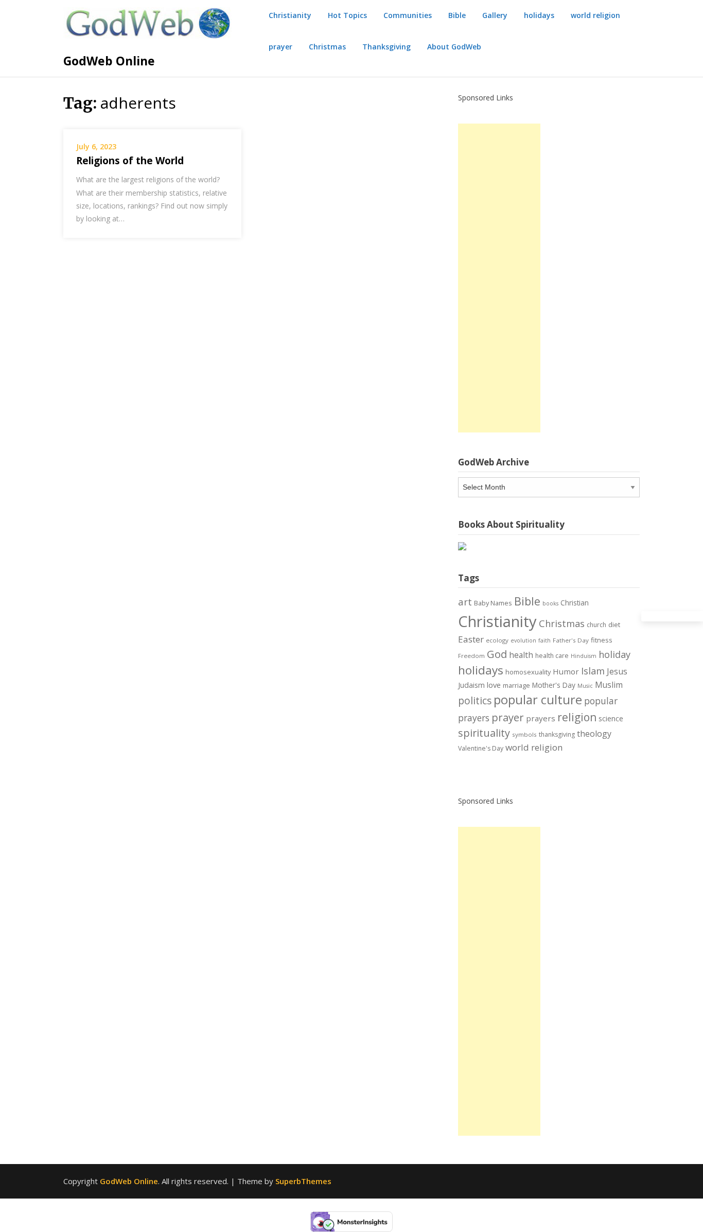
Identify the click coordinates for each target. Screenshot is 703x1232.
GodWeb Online (109, 61)
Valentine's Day (480, 748)
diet (614, 624)
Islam (593, 671)
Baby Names (493, 603)
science (611, 718)
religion (576, 717)
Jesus (617, 671)
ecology (497, 640)
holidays (539, 15)
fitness (601, 640)
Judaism (471, 685)
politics (474, 700)
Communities (407, 15)
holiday (614, 654)
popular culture (538, 699)
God (497, 654)
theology (594, 733)
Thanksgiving (386, 46)
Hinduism (583, 656)
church (596, 624)
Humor (566, 671)
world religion (595, 15)
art (465, 601)
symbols (524, 734)
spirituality (484, 733)
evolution (523, 640)
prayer (280, 46)
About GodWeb (454, 46)
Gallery (494, 15)
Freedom (471, 656)
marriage (516, 685)
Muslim (609, 684)
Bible (457, 15)
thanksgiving (557, 734)
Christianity (290, 15)
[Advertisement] (499, 278)
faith (544, 640)
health (521, 655)
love (494, 685)
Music (585, 685)
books (550, 603)
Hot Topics (347, 15)
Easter (471, 639)
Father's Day (571, 640)
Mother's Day (553, 685)
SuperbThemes (303, 1181)
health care (552, 655)
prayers (540, 718)
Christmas (327, 46)
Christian (574, 603)
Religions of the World (130, 160)
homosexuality (528, 671)
